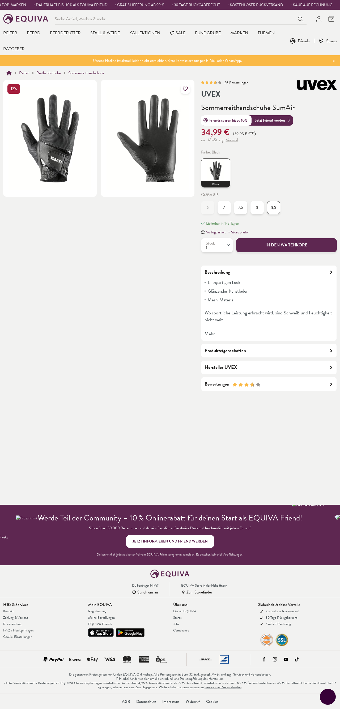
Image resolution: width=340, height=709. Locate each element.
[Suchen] (301, 18)
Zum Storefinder (199, 592)
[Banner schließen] (334, 61)
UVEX (210, 94)
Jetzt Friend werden (270, 120)
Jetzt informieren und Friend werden (170, 541)
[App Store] (101, 632)
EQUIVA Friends (100, 624)
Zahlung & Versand (15, 617)
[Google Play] (130, 632)
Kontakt (8, 611)
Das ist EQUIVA (184, 611)
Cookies (212, 701)
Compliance (181, 630)
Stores (331, 41)
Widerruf (193, 701)
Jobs (176, 624)
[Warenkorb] (331, 18)
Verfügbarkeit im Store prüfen (227, 232)
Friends (304, 41)
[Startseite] (9, 73)
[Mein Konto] (318, 18)
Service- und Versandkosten (251, 674)
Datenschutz (146, 701)
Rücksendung (12, 624)
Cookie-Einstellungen (17, 636)
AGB (126, 701)
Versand (232, 140)
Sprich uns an (147, 592)
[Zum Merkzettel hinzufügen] (185, 89)
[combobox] (175, 18)
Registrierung (97, 611)
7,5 (240, 207)
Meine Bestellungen (101, 617)
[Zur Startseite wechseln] (26, 19)
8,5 (273, 207)
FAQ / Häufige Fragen (18, 630)
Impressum (170, 701)
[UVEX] (317, 89)
